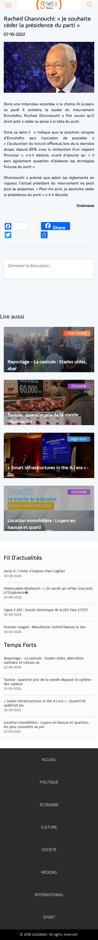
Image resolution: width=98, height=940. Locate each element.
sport (49, 917)
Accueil (49, 760)
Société (49, 850)
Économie (49, 805)
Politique (49, 782)
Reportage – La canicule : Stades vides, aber (47, 365)
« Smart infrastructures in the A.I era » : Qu (48, 471)
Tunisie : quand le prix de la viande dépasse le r (43, 418)
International (49, 895)
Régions (49, 872)
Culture (49, 827)
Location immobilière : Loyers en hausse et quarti (41, 524)
